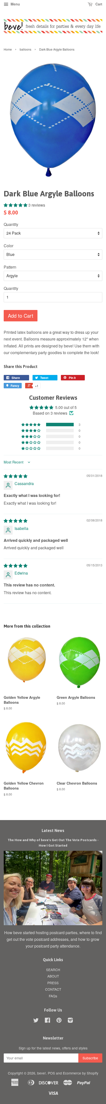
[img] (15, 476)
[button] (16, 205)
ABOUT (53, 976)
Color (8, 245)
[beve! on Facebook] (47, 1020)
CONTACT (53, 989)
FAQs (53, 995)
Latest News (53, 830)
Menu (15, 3)
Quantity (11, 224)
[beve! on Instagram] (70, 1020)
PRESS (53, 982)
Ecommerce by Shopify (80, 1073)
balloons (25, 49)
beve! (41, 1073)
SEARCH (53, 969)
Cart (98, 3)
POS (51, 1073)
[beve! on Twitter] (36, 1020)
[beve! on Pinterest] (59, 1020)
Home (8, 49)
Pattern (10, 267)
